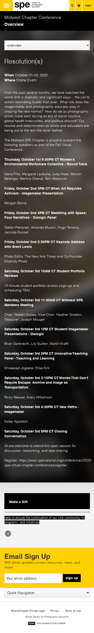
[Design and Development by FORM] (47, 624)
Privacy (55, 610)
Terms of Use (73, 610)
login (88, 5)
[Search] (72, 5)
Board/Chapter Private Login (28, 610)
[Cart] (78, 5)
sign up (72, 578)
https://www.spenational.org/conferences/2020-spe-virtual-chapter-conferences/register (48, 462)
